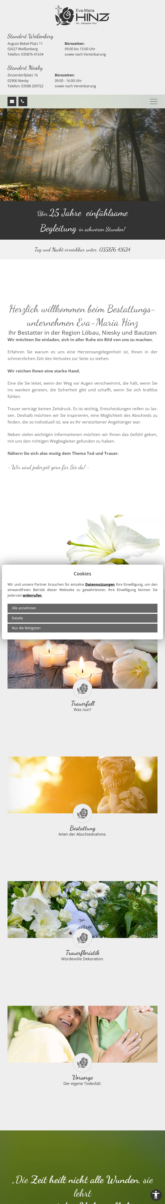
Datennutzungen (100, 584)
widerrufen (32, 595)
